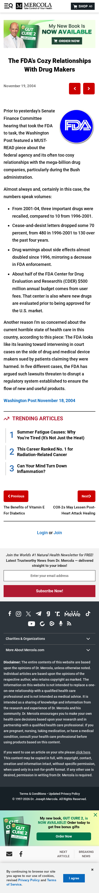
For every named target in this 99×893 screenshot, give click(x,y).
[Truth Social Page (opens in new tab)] (57, 614)
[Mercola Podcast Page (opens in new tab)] (60, 624)
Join (58, 532)
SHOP (85, 6)
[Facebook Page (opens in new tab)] (9, 614)
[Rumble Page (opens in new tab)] (51, 624)
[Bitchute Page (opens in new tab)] (42, 624)
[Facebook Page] (21, 854)
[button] (74, 88)
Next (85, 496)
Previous (17, 496)
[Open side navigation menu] (9, 6)
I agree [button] (74, 878)
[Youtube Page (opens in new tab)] (31, 624)
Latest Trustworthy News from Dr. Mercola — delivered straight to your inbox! (49, 563)
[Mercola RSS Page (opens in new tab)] (69, 624)
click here (83, 752)
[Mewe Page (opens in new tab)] (72, 614)
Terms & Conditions (32, 793)
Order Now (64, 836)
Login (42, 532)
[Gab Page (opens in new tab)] (48, 614)
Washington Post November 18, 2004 (39, 400)
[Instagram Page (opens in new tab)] (18, 614)
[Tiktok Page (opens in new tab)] (88, 614)
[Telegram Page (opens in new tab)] (39, 614)
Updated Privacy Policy (64, 793)
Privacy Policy (29, 880)
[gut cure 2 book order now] (49, 46)
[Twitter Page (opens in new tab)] (28, 614)
